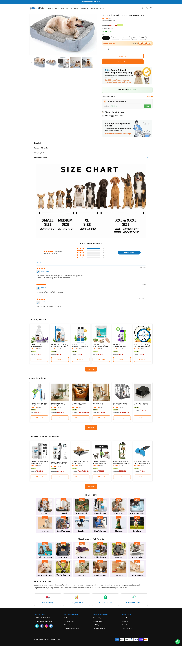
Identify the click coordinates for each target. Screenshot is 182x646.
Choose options (80, 418)
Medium (115, 38)
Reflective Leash (90, 585)
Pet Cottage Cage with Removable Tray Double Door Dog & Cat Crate (120, 404)
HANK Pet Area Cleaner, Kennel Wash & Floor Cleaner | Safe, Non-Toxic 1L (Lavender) (39, 345)
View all (91, 369)
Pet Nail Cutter (115, 585)
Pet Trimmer (48, 585)
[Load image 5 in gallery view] (87, 62)
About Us (124, 618)
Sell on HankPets (69, 621)
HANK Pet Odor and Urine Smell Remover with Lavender (121, 345)
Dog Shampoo (127, 585)
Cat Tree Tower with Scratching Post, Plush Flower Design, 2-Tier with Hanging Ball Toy (59, 404)
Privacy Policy (97, 618)
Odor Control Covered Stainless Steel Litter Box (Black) (141, 404)
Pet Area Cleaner (67, 588)
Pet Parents (67, 618)
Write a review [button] (129, 252)
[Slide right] (95, 63)
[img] (41, 268)
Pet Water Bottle (87, 588)
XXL (134, 38)
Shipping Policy (97, 621)
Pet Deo (77, 588)
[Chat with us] (177, 641)
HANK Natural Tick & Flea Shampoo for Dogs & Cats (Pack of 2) (80, 345)
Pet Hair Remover (101, 588)
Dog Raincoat (55, 588)
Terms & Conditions (99, 628)
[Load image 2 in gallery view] (51, 62)
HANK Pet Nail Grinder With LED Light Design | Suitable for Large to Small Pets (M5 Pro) (59, 463)
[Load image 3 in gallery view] (63, 62)
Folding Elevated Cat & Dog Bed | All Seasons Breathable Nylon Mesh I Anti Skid (80, 462)
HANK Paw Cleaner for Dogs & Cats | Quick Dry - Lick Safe (60, 345)
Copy (147, 106)
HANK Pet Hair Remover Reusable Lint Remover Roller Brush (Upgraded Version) (100, 462)
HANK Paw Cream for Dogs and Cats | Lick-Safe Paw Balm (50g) (142, 345)
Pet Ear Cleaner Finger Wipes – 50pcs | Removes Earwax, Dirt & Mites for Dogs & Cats (100, 345)
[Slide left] (31, 63)
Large (106, 38)
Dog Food (38, 588)
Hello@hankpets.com (46, 621)
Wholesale (67, 625)
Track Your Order (127, 628)
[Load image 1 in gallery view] (39, 62)
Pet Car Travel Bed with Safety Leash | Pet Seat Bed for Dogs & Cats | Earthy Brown (80, 404)
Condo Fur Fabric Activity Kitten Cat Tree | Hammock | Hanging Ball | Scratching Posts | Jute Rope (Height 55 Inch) (121, 462)
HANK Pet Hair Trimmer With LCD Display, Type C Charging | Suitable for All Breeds (39, 462)
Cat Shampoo (113, 588)
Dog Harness (38, 585)
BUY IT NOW (122, 61)
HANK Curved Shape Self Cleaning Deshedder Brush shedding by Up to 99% (142, 462)
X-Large (125, 38)
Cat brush (123, 588)
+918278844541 (45, 618)
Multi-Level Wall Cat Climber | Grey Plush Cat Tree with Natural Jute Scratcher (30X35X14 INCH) (101, 404)
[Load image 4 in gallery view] (75, 62)
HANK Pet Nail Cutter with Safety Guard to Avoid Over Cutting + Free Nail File (39, 404)
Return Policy (126, 625)
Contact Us (125, 621)
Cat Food (79, 585)
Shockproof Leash (61, 585)
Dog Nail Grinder (104, 585)
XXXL (143, 38)
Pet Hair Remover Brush (71, 628)
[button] (50, 8)
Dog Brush (137, 585)
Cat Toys (45, 588)
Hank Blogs (96, 625)
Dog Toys (72, 585)
